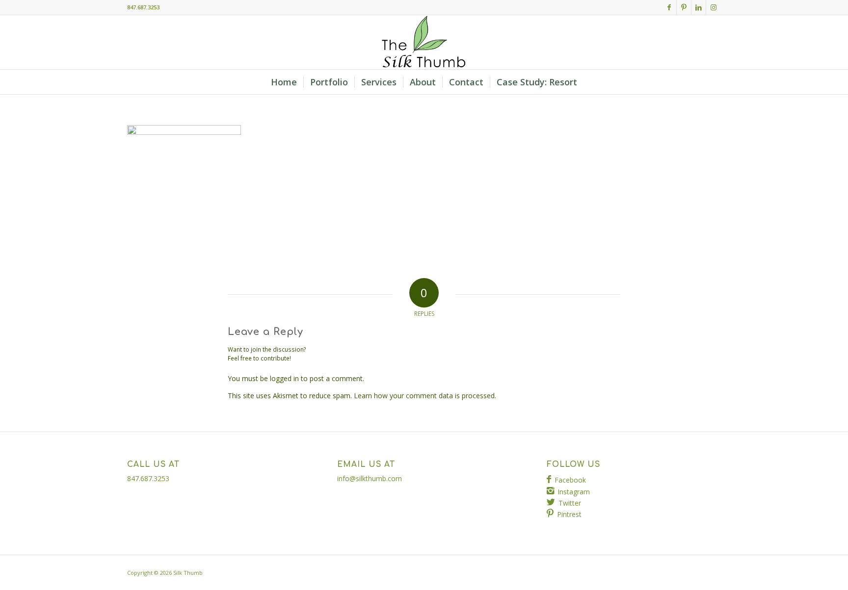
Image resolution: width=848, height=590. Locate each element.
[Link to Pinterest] (684, 7)
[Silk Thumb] (424, 42)
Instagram (573, 491)
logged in (284, 378)
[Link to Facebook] (669, 7)
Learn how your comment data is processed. (425, 395)
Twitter (569, 503)
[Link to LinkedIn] (698, 7)
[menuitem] (284, 82)
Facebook (570, 480)
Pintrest (569, 514)
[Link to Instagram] (713, 7)
